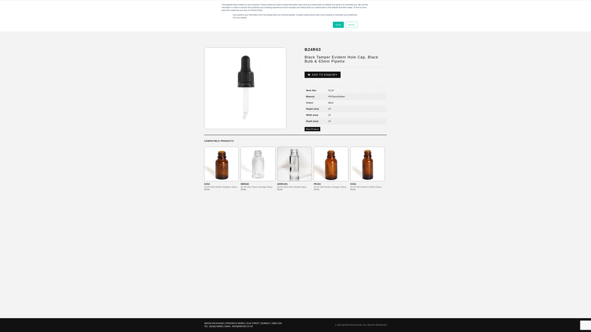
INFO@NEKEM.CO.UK (242, 326)
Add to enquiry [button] (223, 179)
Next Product (312, 129)
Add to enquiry (325, 74)
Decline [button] (351, 24)
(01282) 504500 (216, 326)
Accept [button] (338, 24)
